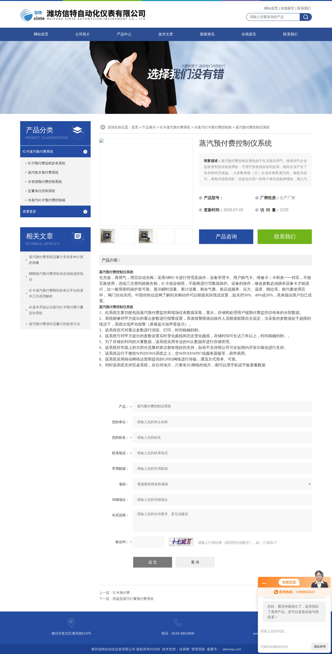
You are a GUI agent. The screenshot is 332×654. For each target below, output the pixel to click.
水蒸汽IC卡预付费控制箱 (46, 200)
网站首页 (271, 8)
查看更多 (29, 211)
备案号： (213, 649)
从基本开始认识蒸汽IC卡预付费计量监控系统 (56, 310)
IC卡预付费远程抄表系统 (46, 163)
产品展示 (149, 127)
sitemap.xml (231, 649)
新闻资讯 (207, 34)
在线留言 (287, 8)
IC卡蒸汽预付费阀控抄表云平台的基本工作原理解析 (56, 293)
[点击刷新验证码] (181, 542)
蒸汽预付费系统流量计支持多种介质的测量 (56, 260)
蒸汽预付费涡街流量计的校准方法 (54, 324)
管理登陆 (198, 649)
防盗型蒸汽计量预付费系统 (133, 599)
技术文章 (165, 34)
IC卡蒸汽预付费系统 (38, 151)
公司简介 (82, 34)
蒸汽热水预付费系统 (43, 172)
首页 (134, 127)
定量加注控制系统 (41, 191)
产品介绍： (111, 260)
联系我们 (304, 8)
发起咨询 (320, 646)
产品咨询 (226, 237)
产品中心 (124, 34)
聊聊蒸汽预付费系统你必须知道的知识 (56, 276)
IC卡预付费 (121, 593)
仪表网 (184, 649)
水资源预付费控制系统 (45, 182)
